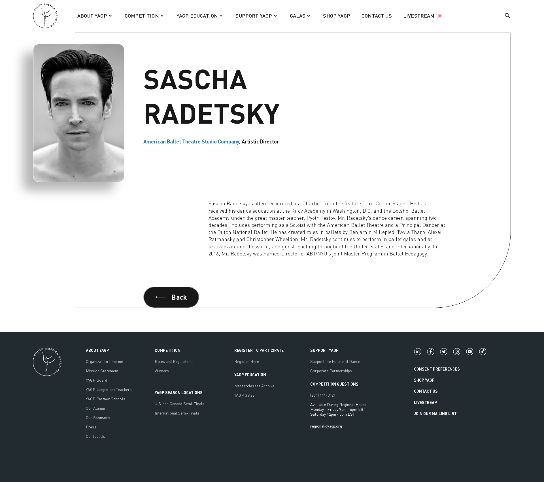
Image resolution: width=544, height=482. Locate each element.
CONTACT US (377, 15)
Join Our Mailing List (435, 413)
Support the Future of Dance (335, 361)
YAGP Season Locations (179, 392)
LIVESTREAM (419, 15)
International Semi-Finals (177, 413)
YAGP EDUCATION (250, 374)
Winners (162, 370)
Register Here (246, 361)
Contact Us (95, 436)
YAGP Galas (244, 395)
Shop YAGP (424, 380)
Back (179, 297)
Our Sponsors (98, 417)
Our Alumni (95, 408)
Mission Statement (102, 370)
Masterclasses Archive (254, 385)
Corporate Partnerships (331, 370)
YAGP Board (96, 380)
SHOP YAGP (336, 15)
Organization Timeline (104, 361)
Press (91, 426)
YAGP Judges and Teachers (109, 389)
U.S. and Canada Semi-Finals (179, 403)
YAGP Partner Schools (105, 398)
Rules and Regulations (174, 361)
